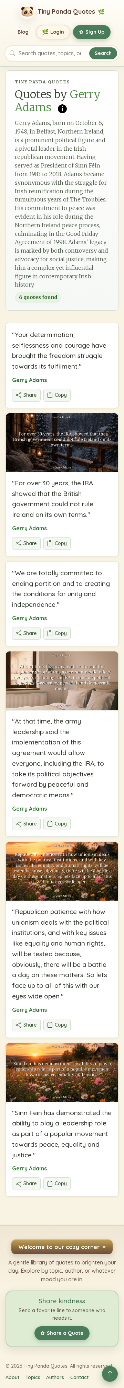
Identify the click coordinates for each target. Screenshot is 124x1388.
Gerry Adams (29, 380)
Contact (79, 1377)
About (12, 1377)
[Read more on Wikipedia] (62, 108)
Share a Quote (62, 1333)
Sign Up (91, 32)
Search (103, 53)
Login (53, 31)
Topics (32, 1377)
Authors (55, 1377)
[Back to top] (110, 1374)
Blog (23, 32)
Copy (61, 395)
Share (30, 395)
